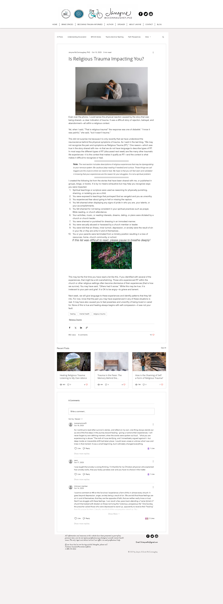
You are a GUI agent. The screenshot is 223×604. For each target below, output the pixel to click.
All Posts (60, 37)
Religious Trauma (75, 320)
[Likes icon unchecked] (75, 448)
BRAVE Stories (96, 37)
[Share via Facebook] (70, 328)
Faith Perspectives (134, 37)
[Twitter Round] (146, 14)
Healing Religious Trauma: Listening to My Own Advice (73, 376)
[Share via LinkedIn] (81, 328)
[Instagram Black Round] (151, 14)
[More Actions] (153, 424)
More (147, 37)
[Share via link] (87, 328)
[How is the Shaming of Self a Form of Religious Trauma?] (149, 361)
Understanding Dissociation (77, 37)
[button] (163, 37)
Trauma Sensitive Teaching (114, 37)
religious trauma (99, 314)
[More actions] (153, 52)
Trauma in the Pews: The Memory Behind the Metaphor (110, 376)
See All (163, 348)
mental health (84, 314)
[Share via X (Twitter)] (75, 328)
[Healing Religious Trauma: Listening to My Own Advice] (74, 361)
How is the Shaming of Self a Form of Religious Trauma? (149, 376)
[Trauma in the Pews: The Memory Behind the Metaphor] (111, 361)
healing (72, 314)
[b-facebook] (141, 14)
